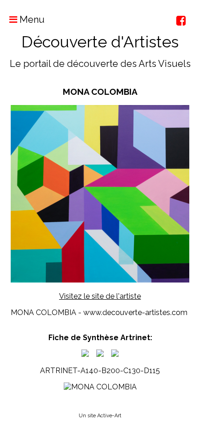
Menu (31, 19)
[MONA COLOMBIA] (85, 354)
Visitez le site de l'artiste (100, 296)
